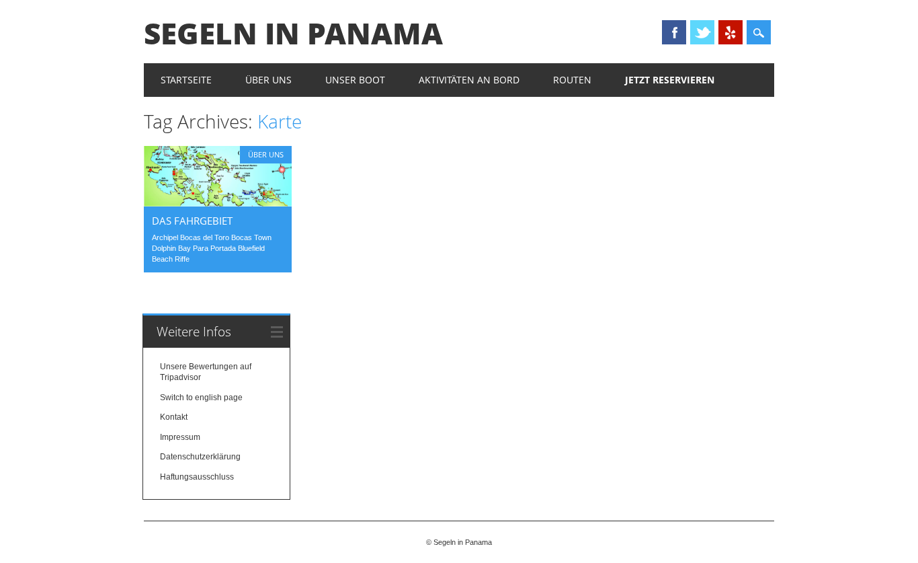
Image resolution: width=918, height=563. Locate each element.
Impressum (180, 437)
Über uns (268, 79)
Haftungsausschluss (197, 477)
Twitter (702, 32)
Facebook (674, 32)
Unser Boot (355, 79)
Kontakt (173, 417)
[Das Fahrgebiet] (218, 203)
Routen (572, 79)
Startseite (186, 79)
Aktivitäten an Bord (469, 79)
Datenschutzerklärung (200, 456)
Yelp (730, 32)
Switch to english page (201, 397)
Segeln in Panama (293, 33)
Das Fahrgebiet (192, 220)
